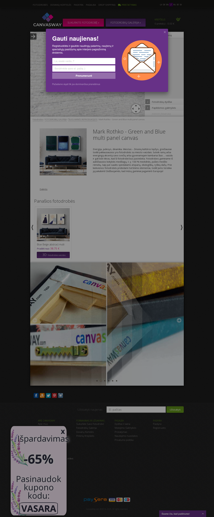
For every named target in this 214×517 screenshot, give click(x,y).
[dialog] (107, 60)
